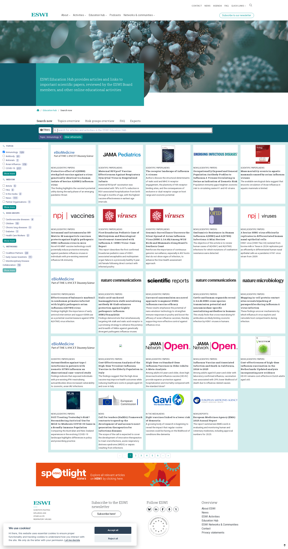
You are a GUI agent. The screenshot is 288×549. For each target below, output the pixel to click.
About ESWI (209, 508)
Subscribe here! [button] (106, 513)
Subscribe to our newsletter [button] (236, 15)
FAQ (226, 5)
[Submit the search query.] (55, 130)
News (207, 5)
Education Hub (210, 520)
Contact (197, 5)
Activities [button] (78, 15)
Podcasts (115, 15)
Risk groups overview (99, 121)
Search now (44, 121)
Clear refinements (73, 137)
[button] (285, 545)
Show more (9, 173)
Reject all (113, 538)
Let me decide (72, 540)
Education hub (50, 110)
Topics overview (69, 121)
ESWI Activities (211, 516)
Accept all (113, 530)
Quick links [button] (237, 5)
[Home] (41, 12)
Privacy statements (213, 532)
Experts (135, 121)
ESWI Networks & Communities (220, 524)
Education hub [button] (97, 15)
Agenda (217, 5)
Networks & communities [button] (138, 15)
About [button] (64, 15)
